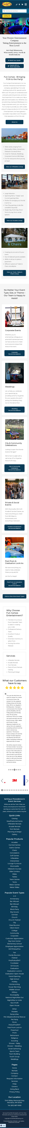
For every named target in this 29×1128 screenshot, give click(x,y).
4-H (14, 896)
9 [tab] (17, 790)
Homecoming (14, 984)
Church (14, 917)
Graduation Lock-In (14, 971)
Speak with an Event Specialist (15, 66)
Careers (14, 1086)
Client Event (14, 928)
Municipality (14, 995)
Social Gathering (14, 1049)
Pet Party (14, 1019)
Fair (14, 952)
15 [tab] (28, 790)
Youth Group (14, 1057)
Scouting (14, 1041)
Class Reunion (14, 925)
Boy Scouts (14, 912)
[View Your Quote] (22, 4)
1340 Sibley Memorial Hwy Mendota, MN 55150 (14, 1101)
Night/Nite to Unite (14, 1000)
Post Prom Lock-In (14, 1027)
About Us (14, 122)
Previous (2, 781)
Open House (14, 1005)
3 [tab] (13, 770)
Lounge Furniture (14, 863)
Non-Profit (15, 1003)
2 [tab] (11, 770)
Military (14, 992)
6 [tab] (19, 770)
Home (14, 1068)
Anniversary (14, 899)
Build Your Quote (15, 60)
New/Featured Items (14, 821)
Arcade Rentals (14, 826)
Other (14, 1009)
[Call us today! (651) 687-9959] (16, 4)
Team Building (14, 1054)
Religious (14, 1038)
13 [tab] (24, 790)
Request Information (14, 1079)
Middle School (14, 990)
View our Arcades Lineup (14, 220)
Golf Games (14, 856)
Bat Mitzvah (14, 904)
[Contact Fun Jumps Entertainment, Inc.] (19, 4)
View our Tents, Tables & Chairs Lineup (14, 273)
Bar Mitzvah (14, 901)
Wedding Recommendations (14, 409)
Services (14, 1081)
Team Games (14, 879)
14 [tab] (26, 790)
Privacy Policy (14, 1092)
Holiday (14, 982)
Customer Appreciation (14, 938)
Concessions (14, 853)
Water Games (14, 885)
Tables (14, 877)
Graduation (14, 968)
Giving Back (14, 1089)
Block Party (14, 909)
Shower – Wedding (14, 1046)
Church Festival (14, 920)
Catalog (7, 16)
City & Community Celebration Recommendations (14, 468)
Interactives (14, 861)
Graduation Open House (14, 974)
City (14, 922)
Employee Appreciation (14, 946)
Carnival (15, 915)
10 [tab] (19, 790)
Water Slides (14, 887)
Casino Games (14, 848)
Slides (14, 874)
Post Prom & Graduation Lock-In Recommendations (14, 583)
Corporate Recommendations (14, 353)
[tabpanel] (14, 729)
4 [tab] (15, 770)
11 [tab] (20, 790)
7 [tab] (20, 770)
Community (14, 933)
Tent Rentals (14, 829)
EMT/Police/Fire (14, 949)
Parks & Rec (14, 1014)
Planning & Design (15, 832)
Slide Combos (14, 871)
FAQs (14, 1084)
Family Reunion (14, 955)
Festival (14, 958)
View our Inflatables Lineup (14, 166)
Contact (14, 1076)
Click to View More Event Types (14, 596)
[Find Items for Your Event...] (4, 11)
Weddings (14, 1059)
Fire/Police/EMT (14, 960)
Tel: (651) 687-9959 (14, 1105)
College (14, 930)
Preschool (14, 1030)
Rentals (14, 1071)
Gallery (14, 834)
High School (14, 979)
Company (14, 1073)
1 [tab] (9, 770)
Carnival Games (14, 845)
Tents (14, 882)
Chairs (14, 850)
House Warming (14, 987)
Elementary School (14, 944)
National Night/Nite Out (15, 997)
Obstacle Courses (14, 869)
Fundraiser (14, 963)
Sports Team (14, 1051)
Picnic (14, 1022)
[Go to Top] (25, 1124)
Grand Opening (14, 976)
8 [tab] (15, 790)
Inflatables (15, 858)
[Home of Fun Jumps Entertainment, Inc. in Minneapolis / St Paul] (6, 4)
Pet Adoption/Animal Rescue (14, 1017)
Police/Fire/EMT (14, 1025)
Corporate (14, 936)
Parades (15, 1011)
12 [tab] (22, 790)
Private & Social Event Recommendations (14, 527)
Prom (14, 1033)
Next (26, 781)
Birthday (14, 907)
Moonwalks (14, 866)
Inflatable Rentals (14, 824)
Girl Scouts (14, 966)
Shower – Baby (14, 1043)
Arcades (14, 842)
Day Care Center (14, 941)
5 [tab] (17, 770)
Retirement (14, 1035)
